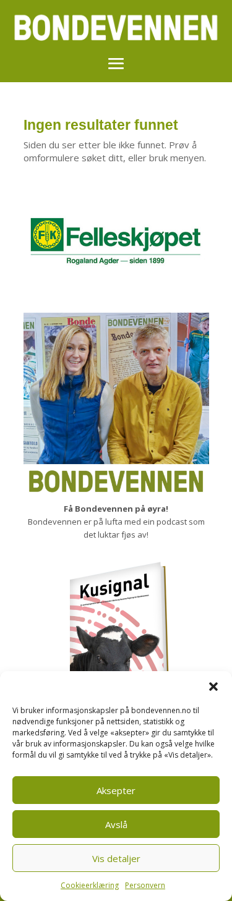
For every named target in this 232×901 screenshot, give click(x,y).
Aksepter (116, 790)
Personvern (145, 885)
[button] (213, 686)
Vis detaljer (116, 858)
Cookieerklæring (90, 885)
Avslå (116, 824)
